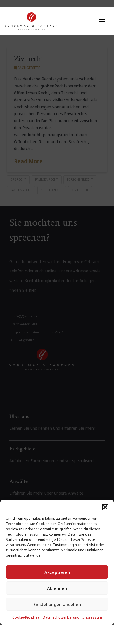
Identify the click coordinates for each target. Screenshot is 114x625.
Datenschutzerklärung (61, 617)
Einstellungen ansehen (57, 604)
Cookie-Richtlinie (26, 617)
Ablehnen (57, 588)
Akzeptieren (57, 572)
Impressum (92, 617)
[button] (105, 507)
